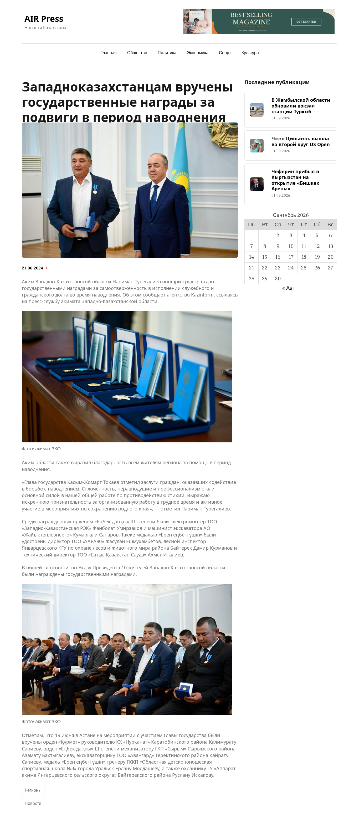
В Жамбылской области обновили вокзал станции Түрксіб (300, 105)
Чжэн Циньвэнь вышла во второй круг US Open (300, 141)
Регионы (33, 790)
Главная (108, 52)
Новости (33, 803)
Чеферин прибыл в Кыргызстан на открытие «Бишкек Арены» (295, 180)
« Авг (288, 288)
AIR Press (43, 18)
